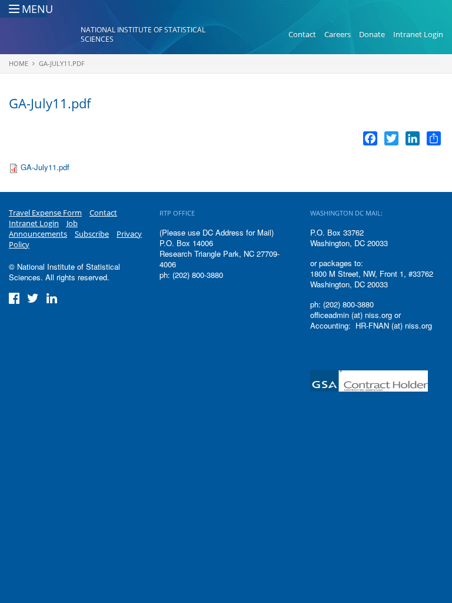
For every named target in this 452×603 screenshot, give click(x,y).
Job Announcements (43, 228)
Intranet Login (418, 34)
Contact (302, 34)
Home (18, 63)
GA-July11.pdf (62, 63)
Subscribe (92, 233)
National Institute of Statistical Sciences (143, 34)
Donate (372, 34)
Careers (337, 34)
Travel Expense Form (45, 212)
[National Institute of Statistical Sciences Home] (45, 35)
